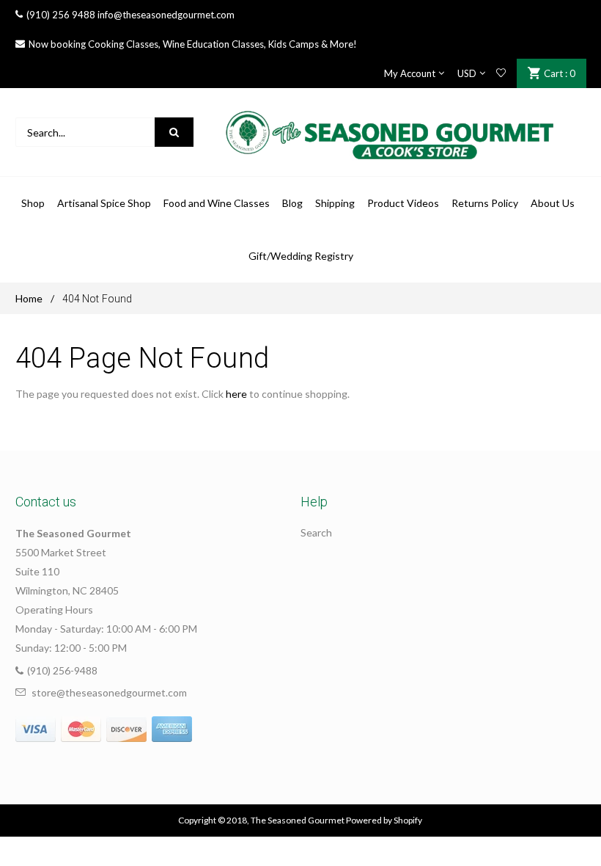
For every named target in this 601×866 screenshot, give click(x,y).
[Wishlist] (501, 73)
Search (316, 532)
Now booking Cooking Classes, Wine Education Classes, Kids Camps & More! (193, 44)
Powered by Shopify (384, 820)
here (236, 393)
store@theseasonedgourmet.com (109, 692)
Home (29, 298)
